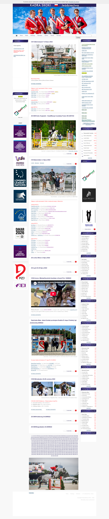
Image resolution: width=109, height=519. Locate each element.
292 (77, 449)
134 (73, 440)
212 (73, 445)
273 (43, 449)
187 (75, 443)
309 (61, 451)
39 (75, 435)
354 (48, 454)
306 (55, 451)
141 (39, 442)
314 (70, 451)
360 (59, 454)
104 (67, 438)
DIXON (47, 96)
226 (52, 446)
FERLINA (48, 366)
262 (70, 448)
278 (52, 449)
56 (50, 437)
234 (66, 446)
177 (57, 443)
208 (66, 445)
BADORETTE (50, 225)
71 (69, 437)
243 (36, 448)
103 (65, 438)
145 (46, 442)
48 (40, 437)
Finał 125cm (33, 213)
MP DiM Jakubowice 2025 (88, 81)
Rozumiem (83, 1)
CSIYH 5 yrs (34, 235)
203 (57, 445)
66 (63, 437)
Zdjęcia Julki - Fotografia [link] (73, 151)
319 (32, 452)
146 (48, 442)
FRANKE (46, 245)
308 (59, 451)
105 (68, 438)
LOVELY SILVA (52, 218)
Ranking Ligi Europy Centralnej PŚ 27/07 (86, 48)
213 (75, 445)
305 (53, 451)
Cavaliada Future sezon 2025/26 (87, 68)
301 (46, 451)
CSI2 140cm (33, 103)
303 (50, 451)
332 (55, 452)
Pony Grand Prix (34, 209)
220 (41, 446)
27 (60, 435)
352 (44, 454)
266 (77, 448)
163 (32, 443)
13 (42, 435)
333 (57, 452)
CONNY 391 (52, 208)
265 (75, 448)
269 (36, 449)
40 (77, 435)
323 (39, 452)
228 (55, 446)
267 (32, 449)
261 (68, 448)
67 (64, 437)
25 (58, 435)
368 (73, 454)
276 (48, 449)
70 (68, 437)
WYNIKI (20, 96)
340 (70, 452)
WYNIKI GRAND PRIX (36, 409)
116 (41, 440)
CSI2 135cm (33, 95)
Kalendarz (39, 35)
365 (68, 454)
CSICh (32, 232)
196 (44, 445)
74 (73, 437)
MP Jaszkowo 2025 (86, 83)
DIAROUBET (49, 102)
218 (37, 446)
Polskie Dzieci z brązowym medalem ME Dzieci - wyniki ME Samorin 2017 (88, 124)
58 (53, 437)
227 (53, 446)
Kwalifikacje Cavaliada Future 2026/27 (87, 61)
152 (59, 442)
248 (44, 448)
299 (43, 451)
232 (62, 446)
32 (67, 435)
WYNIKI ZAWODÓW (36, 83)
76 (76, 437)
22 (54, 435)
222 (44, 446)
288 (70, 449)
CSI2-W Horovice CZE (19, 48)
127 (61, 440)
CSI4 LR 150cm (34, 102)
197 (46, 445)
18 (49, 435)
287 (68, 449)
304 (52, 451)
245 (39, 448)
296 (37, 451)
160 (73, 442)
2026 (85, 55)
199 (50, 445)
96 (54, 438)
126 (59, 440)
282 (59, 449)
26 (59, 435)
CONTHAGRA (50, 226)
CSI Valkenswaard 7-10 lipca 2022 (42, 42)
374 (57, 455)
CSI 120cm (33, 228)
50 (43, 437)
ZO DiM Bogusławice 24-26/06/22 (41, 427)
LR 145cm (33, 225)
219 (39, 446)
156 (66, 442)
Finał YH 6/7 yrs (34, 218)
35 (70, 435)
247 (43, 448)
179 (61, 443)
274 (44, 449)
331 (53, 452)
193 (39, 445)
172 (48, 443)
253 (53, 448)
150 (55, 442)
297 (39, 451)
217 (36, 446)
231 (61, 446)
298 (41, 451)
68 (66, 437)
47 (39, 437)
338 (66, 452)
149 (53, 442)
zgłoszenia (37, 163)
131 (68, 440)
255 (57, 448)
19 (50, 435)
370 (77, 454)
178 (59, 443)
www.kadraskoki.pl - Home (88, 493)
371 (52, 455)
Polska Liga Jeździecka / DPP (87, 55)
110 (77, 438)
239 (75, 446)
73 (72, 437)
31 (65, 435)
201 (53, 445)
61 (57, 437)
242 (34, 448)
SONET (46, 242)
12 (41, 435)
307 (57, 451)
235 (68, 446)
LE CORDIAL (48, 93)
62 (58, 437)
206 (62, 445)
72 (71, 437)
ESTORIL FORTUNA (51, 206)
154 (62, 442)
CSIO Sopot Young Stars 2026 (87, 58)
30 (64, 435)
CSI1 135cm (33, 110)
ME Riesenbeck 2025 (87, 89)
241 (32, 448)
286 (66, 449)
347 (36, 454)
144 (44, 442)
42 (32, 437)
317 (75, 451)
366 (70, 454)
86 (41, 438)
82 (36, 438)
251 (50, 448)
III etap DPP (33, 370)
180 (62, 443)
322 (37, 452)
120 (48, 440)
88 (44, 438)
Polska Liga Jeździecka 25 (88, 93)
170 (44, 443)
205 (61, 445)
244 (37, 448)
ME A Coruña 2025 (86, 87)
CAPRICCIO (48, 230)
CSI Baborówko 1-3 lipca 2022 (40, 160)
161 (75, 442)
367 (71, 454)
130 (66, 440)
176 (55, 443)
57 (51, 437)
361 (61, 454)
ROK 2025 (84, 73)
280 (55, 449)
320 (34, 452)
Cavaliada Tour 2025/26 (87, 71)
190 (34, 445)
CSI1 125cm (33, 97)
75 (74, 437)
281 (57, 449)
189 (32, 445)
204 (59, 445)
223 (46, 446)
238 (73, 446)
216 (34, 446)
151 (57, 442)
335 (61, 452)
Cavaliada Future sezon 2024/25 (87, 105)
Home (21, 35)
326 (44, 452)
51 (44, 437)
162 (77, 442)
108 (74, 438)
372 (53, 455)
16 (46, 435)
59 (54, 437)
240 (77, 446)
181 (64, 443)
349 (39, 454)
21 (52, 435)
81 (35, 438)
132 (70, 440)
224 (48, 446)
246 (41, 448)
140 (37, 442)
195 (43, 445)
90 (46, 438)
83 (37, 438)
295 (36, 451)
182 (66, 443)
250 (48, 448)
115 (39, 440)
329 (50, 452)
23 (55, 435)
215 (32, 446)
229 (57, 446)
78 (31, 438)
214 (77, 445)
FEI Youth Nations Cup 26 (88, 52)
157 (68, 442)
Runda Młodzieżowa (35, 368)
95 (52, 438)
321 (36, 452)
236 (70, 446)
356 (52, 454)
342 (73, 452)
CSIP (32, 233)
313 (68, 451)
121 (50, 440)
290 (73, 449)
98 (56, 438)
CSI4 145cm (33, 93)
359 (57, 454)
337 (64, 452)
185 (71, 443)
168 (41, 443)
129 (64, 440)
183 (68, 443)
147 (50, 442)
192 (37, 445)
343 (75, 452)
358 (55, 454)
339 (68, 452)
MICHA (47, 220)
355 (50, 454)
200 (52, 445)
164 (34, 443)
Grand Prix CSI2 (34, 91)
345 (32, 454)
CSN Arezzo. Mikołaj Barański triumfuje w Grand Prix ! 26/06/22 (51, 278)
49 (41, 437)
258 (62, 448)
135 (75, 440)
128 (62, 440)
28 (61, 435)
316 (73, 451)
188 (77, 443)
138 (34, 442)
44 (35, 437)
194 (41, 445)
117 (43, 440)
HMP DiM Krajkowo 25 (87, 100)
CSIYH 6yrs (40, 235)
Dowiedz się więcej (74, 1)
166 (37, 443)
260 (66, 448)
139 (36, 442)
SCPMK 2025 (85, 79)
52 (45, 437)
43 (34, 437)
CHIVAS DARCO (49, 216)
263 (71, 448)
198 (48, 445)
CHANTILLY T (51, 368)
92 (49, 438)
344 (77, 452)
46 (37, 437)
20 (51, 435)
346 (34, 454)
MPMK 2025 (84, 85)
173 (50, 443)
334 (59, 452)
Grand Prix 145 (73, 309)
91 (47, 438)
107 (72, 438)
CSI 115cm (33, 216)
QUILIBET (51, 363)
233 (64, 446)
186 (73, 443)
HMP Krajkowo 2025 (86, 102)
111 (32, 440)
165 (36, 443)
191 (36, 445)
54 (48, 437)
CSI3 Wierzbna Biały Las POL (19, 56)
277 (50, 449)
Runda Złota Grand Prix (36, 363)
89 (45, 438)
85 (40, 438)
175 (53, 443)
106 (70, 438)
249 (46, 448)
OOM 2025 (84, 91)
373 (55, 455)
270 (37, 449)
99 (58, 438)
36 (72, 435)
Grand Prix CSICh (35, 208)
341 (71, 452)
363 (64, 454)
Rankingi (33, 35)
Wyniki (52, 35)
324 (41, 452)
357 (53, 454)
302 (48, 451)
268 (34, 449)
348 (37, 454)
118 (44, 440)
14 (44, 435)
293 (32, 451)
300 (44, 451)
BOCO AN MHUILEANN (51, 209)
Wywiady (59, 35)
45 (36, 437)
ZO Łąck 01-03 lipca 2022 (39, 268)
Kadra (26, 35)
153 (61, 442)
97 (55, 438)
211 (71, 445)
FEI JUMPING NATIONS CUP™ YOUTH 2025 (87, 77)
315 (71, 451)
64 (60, 437)
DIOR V (46, 214)
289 (71, 449)
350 (41, 454)
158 (70, 442)
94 (51, 438)
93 (50, 438)
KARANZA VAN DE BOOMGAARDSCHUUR (57, 211)
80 (33, 438)
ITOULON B (47, 240)
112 (34, 440)
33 (68, 435)
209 (68, 445)
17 (47, 435)
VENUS (46, 243)
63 (59, 437)
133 (71, 440)
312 (66, 451)
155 (64, 442)
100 (59, 438)
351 (43, 454)
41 (31, 437)
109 (75, 438)
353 (46, 454)
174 (52, 443)
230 (59, 446)
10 (38, 435)
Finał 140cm (33, 211)
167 (39, 443)
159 (71, 442)
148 (52, 442)
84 (38, 438)
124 (55, 440)
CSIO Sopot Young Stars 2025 (87, 97)
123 (53, 440)
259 (64, 448)
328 (48, 452)
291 (75, 449)
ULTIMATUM (57, 235)
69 (67, 437)
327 (46, 452)
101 (61, 438)
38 (74, 435)
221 (43, 446)
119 (46, 440)
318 (77, 451)
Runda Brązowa (34, 366)
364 (66, 454)
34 (69, 435)
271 (39, 449)
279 (53, 449)
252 (52, 448)
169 (43, 443)
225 (50, 446)
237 (71, 446)
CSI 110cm (33, 230)
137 (32, 442)
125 (57, 440)
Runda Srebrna (34, 365)
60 (55, 437)
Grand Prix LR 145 (35, 206)
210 (70, 445)
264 (73, 448)
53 (46, 437)
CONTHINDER (51, 91)
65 (62, 437)
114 (37, 440)
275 (46, 449)
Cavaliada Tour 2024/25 (87, 107)
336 (62, 452)
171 (46, 443)
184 (70, 443)
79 (32, 438)
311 (64, 451)
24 (56, 435)
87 (42, 438)
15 (45, 435)
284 (62, 449)
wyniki (32, 163)
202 (55, 445)
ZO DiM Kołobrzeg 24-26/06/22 (40, 416)
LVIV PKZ (50, 365)
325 (43, 452)
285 (64, 449)
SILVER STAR (48, 213)
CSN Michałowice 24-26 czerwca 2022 (43, 379)
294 (34, 451)
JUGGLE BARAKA (47, 309)
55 (49, 437)
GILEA (43, 252)
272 (41, 449)
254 (55, 448)
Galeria (46, 35)
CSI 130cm (33, 215)
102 (63, 438)
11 (40, 435)
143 (43, 442)
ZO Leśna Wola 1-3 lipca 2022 (40, 257)
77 (77, 437)
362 (62, 454)
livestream (42, 163)
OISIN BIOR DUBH (46, 233)
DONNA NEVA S (50, 247)
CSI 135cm (33, 226)
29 (63, 435)
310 (62, 451)
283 (61, 449)
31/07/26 (90, 158)
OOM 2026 (84, 50)
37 (73, 435)
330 (52, 452)
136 (77, 440)
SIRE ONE (47, 110)
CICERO (47, 95)
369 (75, 454)
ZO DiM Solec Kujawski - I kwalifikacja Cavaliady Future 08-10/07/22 (52, 116)
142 (41, 442)
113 (36, 440)
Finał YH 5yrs (34, 220)
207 (64, 445)
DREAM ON (44, 231)
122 (52, 440)
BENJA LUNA (47, 250)
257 (61, 448)
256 (59, 448)
